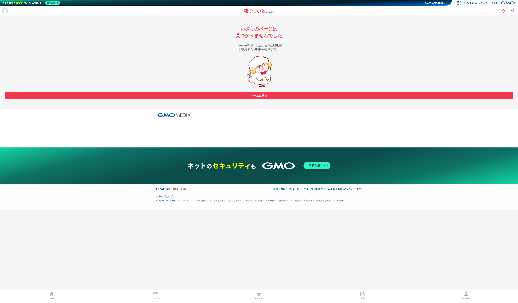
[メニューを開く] (5, 10)
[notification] (503, 11)
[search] (513, 11)
